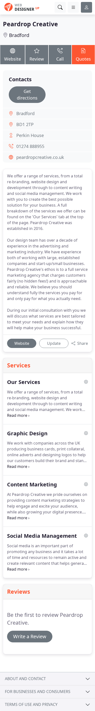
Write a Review (29, 636)
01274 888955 (30, 146)
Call (60, 59)
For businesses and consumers (37, 691)
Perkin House (30, 135)
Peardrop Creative (30, 24)
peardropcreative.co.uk (40, 157)
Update (54, 343)
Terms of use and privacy (31, 704)
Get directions (27, 94)
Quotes (83, 59)
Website (12, 59)
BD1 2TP (25, 124)
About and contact (25, 678)
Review (36, 59)
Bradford (19, 35)
